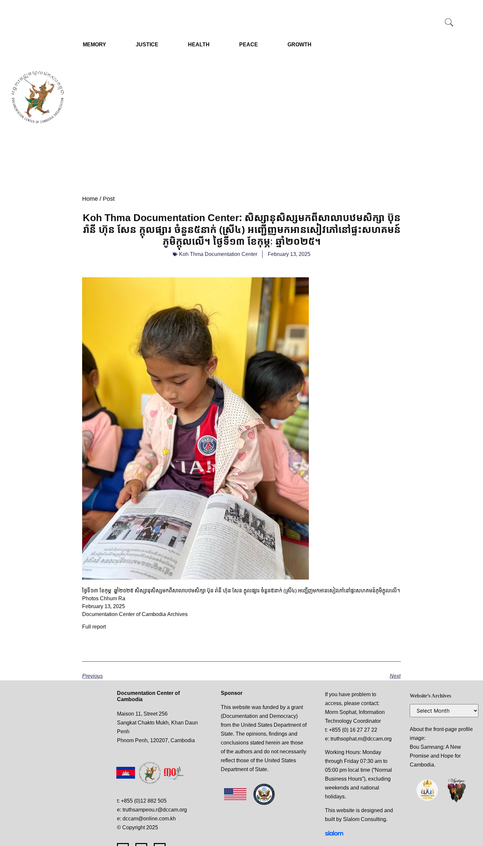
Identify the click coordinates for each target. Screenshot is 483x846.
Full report (94, 626)
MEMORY (94, 44)
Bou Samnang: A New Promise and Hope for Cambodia (435, 755)
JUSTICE (147, 44)
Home (90, 198)
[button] (449, 23)
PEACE (248, 44)
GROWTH (299, 44)
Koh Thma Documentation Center (218, 254)
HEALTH (199, 44)
